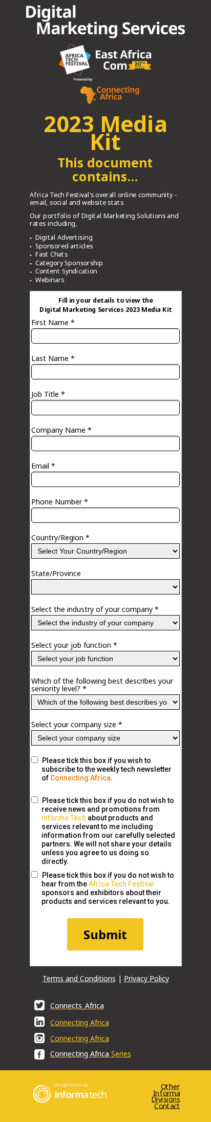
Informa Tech (63, 818)
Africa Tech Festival (121, 884)
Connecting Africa (80, 778)
